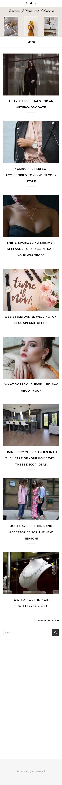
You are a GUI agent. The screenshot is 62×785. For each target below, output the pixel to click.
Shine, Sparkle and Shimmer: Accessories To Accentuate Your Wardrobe (31, 249)
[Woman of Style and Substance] (31, 22)
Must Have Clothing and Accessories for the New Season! (31, 532)
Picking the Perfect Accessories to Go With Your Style (31, 175)
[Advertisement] (31, 673)
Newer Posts (47, 620)
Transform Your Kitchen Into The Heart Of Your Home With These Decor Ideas (31, 458)
